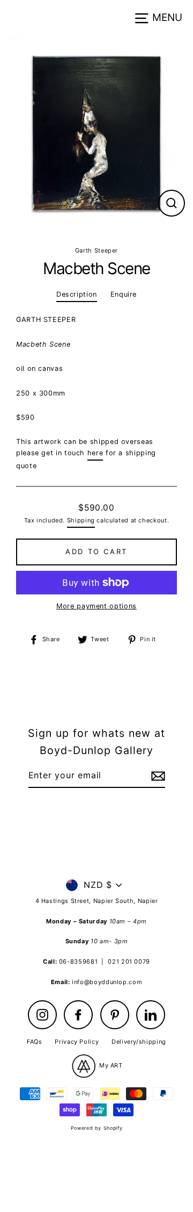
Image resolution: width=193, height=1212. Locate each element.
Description (76, 294)
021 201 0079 (129, 961)
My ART (109, 1065)
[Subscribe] (156, 776)
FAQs (34, 1041)
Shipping (81, 520)
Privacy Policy (77, 1041)
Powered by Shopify (96, 1128)
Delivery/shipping (139, 1041)
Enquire (123, 294)
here (95, 453)
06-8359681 (78, 961)
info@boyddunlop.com (107, 982)
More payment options (96, 606)
